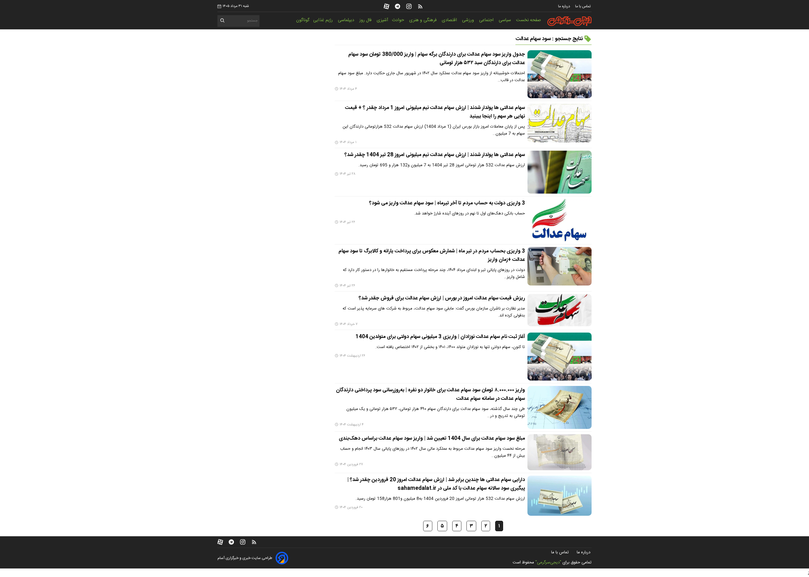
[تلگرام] (397, 6)
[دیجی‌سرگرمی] (569, 21)
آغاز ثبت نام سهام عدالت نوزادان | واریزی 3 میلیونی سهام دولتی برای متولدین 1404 (440, 337)
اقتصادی (450, 20)
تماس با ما (583, 6)
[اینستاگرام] (409, 6)
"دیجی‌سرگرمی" (548, 562)
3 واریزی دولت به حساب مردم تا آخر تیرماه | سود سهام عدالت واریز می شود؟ (447, 203)
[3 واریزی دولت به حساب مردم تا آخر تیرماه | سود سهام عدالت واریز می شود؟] (559, 220)
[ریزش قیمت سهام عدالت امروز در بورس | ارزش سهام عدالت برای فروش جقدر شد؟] (559, 310)
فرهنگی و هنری (423, 20)
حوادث (398, 20)
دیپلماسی (347, 20)
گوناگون (302, 20)
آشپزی (382, 20)
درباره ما (564, 6)
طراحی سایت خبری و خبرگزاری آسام (244, 558)
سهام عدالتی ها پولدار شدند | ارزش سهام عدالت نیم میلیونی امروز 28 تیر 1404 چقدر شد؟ (434, 155)
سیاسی (505, 20)
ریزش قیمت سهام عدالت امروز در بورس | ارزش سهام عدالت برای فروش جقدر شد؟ (442, 298)
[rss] (420, 6)
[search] (223, 21)
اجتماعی (487, 20)
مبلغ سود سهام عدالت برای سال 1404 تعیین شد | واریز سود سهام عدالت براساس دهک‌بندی (432, 438)
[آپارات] (386, 6)
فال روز (366, 20)
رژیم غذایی (323, 20)
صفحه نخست (528, 20)
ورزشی (468, 20)
